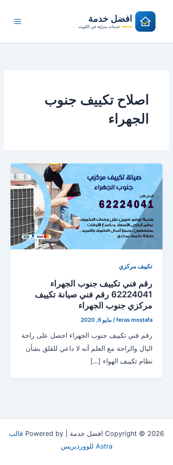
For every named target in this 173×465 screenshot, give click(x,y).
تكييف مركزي (135, 266)
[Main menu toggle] (17, 21)
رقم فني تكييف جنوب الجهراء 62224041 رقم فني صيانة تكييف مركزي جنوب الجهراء (93, 294)
